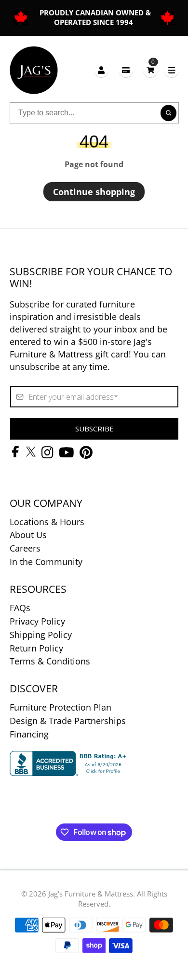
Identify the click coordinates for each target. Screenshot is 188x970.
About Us (28, 534)
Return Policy (36, 648)
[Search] (169, 113)
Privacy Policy (37, 621)
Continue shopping (94, 191)
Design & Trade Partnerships (68, 720)
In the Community (46, 561)
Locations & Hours (47, 521)
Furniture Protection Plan (60, 707)
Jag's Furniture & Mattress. (91, 893)
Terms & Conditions (50, 661)
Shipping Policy (41, 634)
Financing (29, 734)
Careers (25, 548)
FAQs (20, 607)
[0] (150, 69)
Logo (34, 70)
